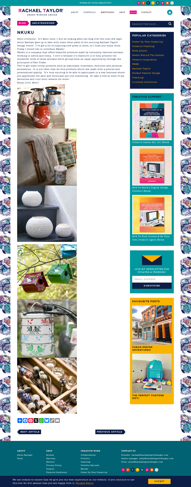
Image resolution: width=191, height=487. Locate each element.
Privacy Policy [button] (85, 483)
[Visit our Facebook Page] (143, 3)
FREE (135, 64)
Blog (133, 12)
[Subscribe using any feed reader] (172, 3)
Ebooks (84, 469)
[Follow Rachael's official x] (148, 3)
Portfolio (85, 458)
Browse (50, 455)
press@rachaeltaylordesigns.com (145, 462)
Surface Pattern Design (146, 73)
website (52, 79)
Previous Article (109, 432)
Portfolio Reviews (90, 465)
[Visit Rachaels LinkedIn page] (158, 3)
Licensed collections (144, 82)
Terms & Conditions (56, 472)
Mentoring (107, 12)
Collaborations (88, 455)
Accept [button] (159, 481)
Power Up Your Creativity (147, 41)
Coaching (85, 462)
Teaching (137, 77)
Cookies (50, 469)
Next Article (30, 432)
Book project (139, 50)
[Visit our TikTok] (162, 3)
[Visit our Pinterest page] (153, 3)
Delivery (50, 458)
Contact (146, 12)
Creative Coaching (143, 46)
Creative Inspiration (144, 59)
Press (20, 458)
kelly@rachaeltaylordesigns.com (156, 458)
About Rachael (24, 455)
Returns (50, 462)
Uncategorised (43, 23)
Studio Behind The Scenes (148, 55)
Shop (122, 12)
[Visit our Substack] (167, 3)
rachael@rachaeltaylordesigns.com (150, 455)
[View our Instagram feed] (138, 3)
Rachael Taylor (141, 68)
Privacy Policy (54, 465)
